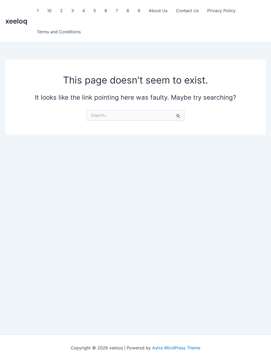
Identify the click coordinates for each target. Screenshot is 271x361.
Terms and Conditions (59, 31)
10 (49, 10)
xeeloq (16, 21)
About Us (158, 10)
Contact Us (187, 10)
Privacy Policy (221, 10)
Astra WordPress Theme (176, 347)
